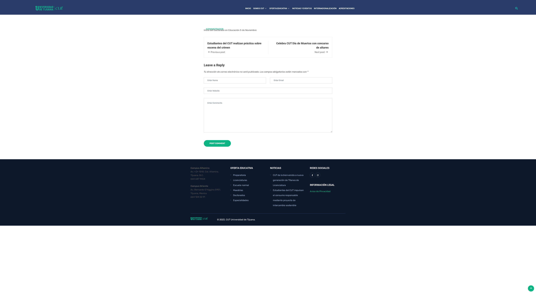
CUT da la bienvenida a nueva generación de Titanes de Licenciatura (288, 180)
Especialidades (241, 200)
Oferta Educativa (278, 8)
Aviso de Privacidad (320, 191)
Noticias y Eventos (302, 8)
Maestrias (238, 190)
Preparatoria (239, 175)
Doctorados (239, 195)
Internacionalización (325, 8)
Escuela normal (241, 185)
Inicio (248, 8)
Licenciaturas (240, 180)
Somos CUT (258, 8)
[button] (516, 8)
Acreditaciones (347, 8)
